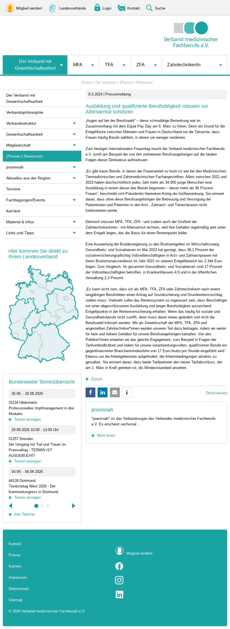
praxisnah (102, 410)
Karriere (13, 211)
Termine (13, 189)
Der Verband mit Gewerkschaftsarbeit (35, 64)
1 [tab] (36, 506)
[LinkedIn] (168, 594)
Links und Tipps (20, 233)
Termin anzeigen (27, 419)
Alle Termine (24, 514)
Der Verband (105, 82)
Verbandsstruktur (21, 123)
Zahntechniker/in (184, 64)
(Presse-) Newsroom (136, 82)
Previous (11, 505)
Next (73, 505)
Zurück (96, 379)
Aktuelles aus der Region (28, 178)
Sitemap (15, 600)
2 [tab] (42, 506)
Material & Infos (20, 222)
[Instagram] (168, 580)
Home (86, 82)
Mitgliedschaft (18, 145)
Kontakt (15, 544)
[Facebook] (168, 566)
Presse (14, 555)
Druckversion (216, 393)
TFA (109, 64)
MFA (77, 64)
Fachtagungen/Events (25, 200)
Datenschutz (19, 589)
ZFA (140, 64)
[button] (90, 392)
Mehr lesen (106, 435)
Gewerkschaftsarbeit (24, 134)
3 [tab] (47, 506)
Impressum (18, 577)
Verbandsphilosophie (24, 112)
